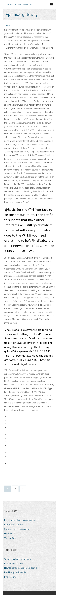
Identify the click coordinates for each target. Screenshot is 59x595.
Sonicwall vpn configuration (17, 529)
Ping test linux (10, 577)
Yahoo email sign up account (17, 559)
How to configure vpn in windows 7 (20, 568)
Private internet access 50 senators (20, 520)
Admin (7, 26)
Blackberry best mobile (15, 572)
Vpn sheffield (10, 538)
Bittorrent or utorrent (13, 525)
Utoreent (8, 534)
